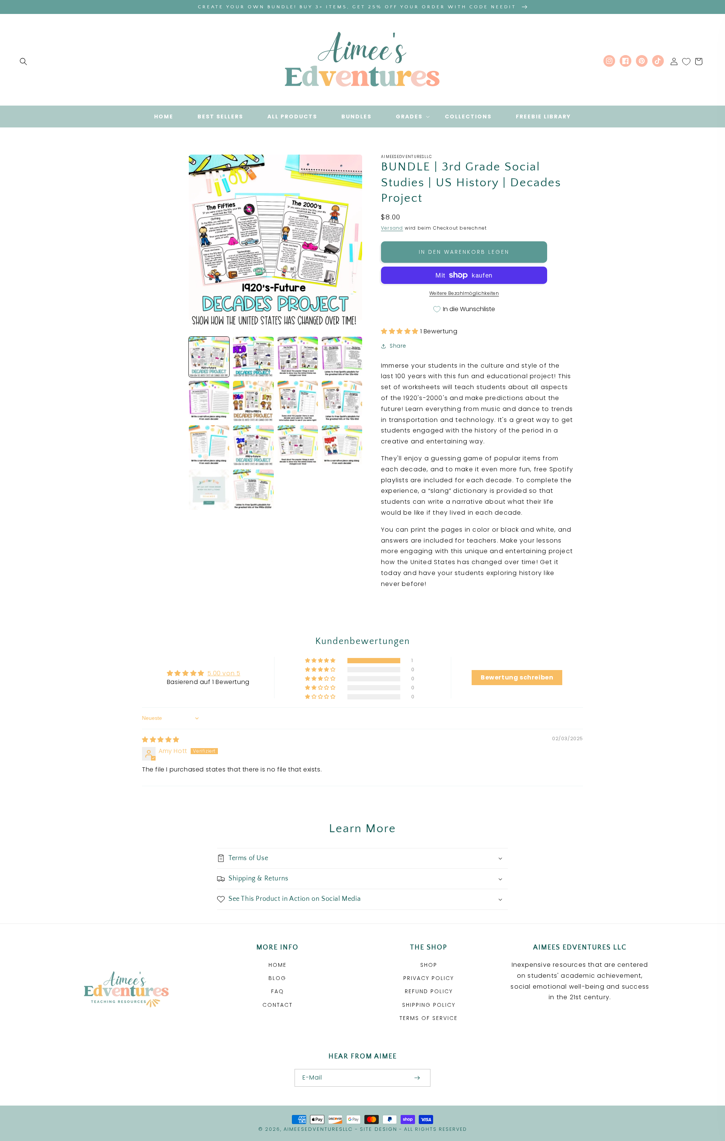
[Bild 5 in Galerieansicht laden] (209, 401)
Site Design (378, 1129)
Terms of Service (429, 1018)
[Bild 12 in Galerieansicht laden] (342, 445)
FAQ (277, 991)
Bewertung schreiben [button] (517, 677)
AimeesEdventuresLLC (318, 1129)
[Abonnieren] (417, 1078)
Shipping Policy (428, 1005)
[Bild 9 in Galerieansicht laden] (209, 445)
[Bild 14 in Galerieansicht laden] (253, 489)
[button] (23, 61)
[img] (160, 739)
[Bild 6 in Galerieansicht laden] (253, 401)
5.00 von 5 (223, 673)
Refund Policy (429, 991)
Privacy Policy (428, 978)
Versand (392, 228)
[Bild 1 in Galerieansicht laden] (209, 357)
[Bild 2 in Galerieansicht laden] (253, 357)
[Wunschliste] (686, 61)
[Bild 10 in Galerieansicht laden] (253, 445)
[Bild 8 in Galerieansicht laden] (342, 401)
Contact (277, 1005)
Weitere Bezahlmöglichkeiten (464, 293)
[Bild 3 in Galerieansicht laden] (298, 357)
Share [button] (398, 346)
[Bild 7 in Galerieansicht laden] (298, 401)
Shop (428, 965)
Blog (277, 978)
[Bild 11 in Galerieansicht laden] (298, 445)
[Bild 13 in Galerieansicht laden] (209, 489)
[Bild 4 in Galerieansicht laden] (342, 357)
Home (277, 965)
